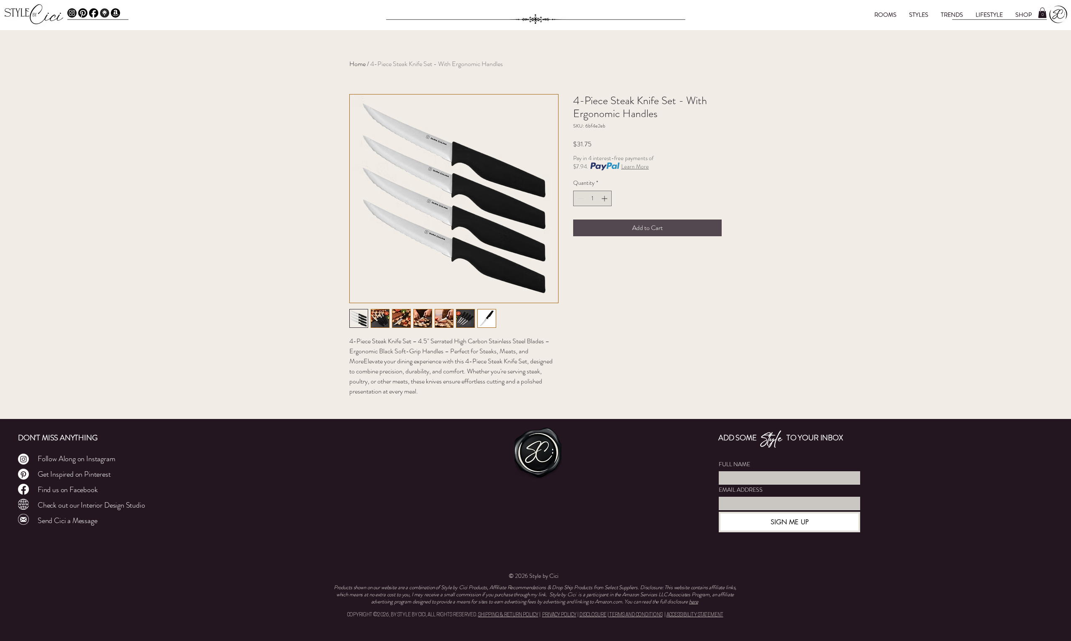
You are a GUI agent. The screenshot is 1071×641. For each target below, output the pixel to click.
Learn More (635, 166)
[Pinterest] (82, 13)
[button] (885, 14)
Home (357, 64)
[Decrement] (579, 198)
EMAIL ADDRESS (741, 489)
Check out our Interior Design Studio (91, 505)
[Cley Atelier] (23, 504)
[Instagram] (72, 13)
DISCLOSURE (593, 615)
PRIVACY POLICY (559, 615)
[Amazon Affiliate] (115, 13)
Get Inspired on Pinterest (74, 474)
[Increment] (605, 198)
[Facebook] (93, 13)
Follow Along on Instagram (76, 458)
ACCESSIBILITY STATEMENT (694, 615)
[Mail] (23, 519)
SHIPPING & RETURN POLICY (508, 615)
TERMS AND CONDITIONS (636, 615)
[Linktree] (104, 13)
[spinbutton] (592, 198)
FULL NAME (734, 464)
